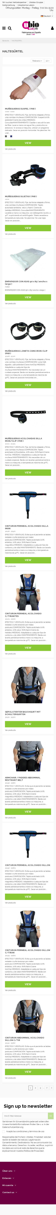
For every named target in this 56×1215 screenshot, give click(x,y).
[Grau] (6, 136)
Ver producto (10, 149)
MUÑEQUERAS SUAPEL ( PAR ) (20, 108)
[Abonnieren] (51, 1116)
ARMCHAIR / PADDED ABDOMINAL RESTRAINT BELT (22, 778)
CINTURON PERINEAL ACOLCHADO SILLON (27, 865)
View (28, 143)
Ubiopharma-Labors (26, 5)
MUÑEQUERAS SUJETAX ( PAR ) (21, 196)
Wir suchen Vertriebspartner (14, 2)
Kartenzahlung (8, 5)
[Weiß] (8, 136)
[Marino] (11, 136)
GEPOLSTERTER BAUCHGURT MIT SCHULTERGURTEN (23, 713)
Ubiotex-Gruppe (36, 2)
